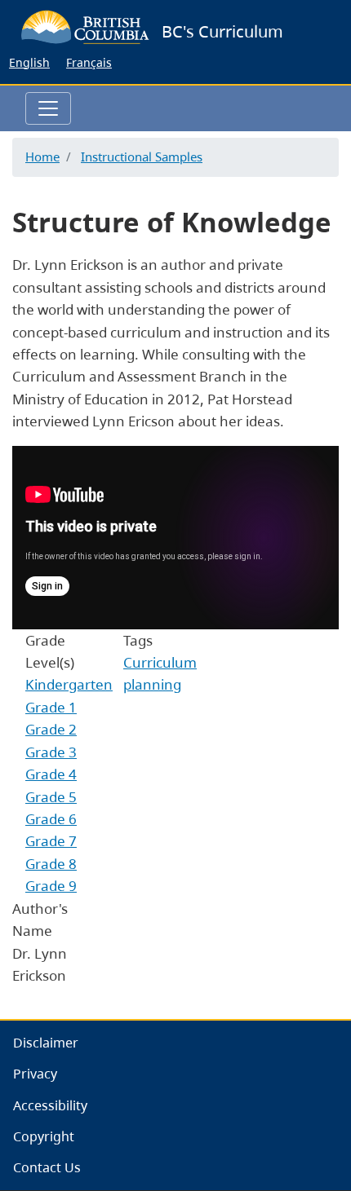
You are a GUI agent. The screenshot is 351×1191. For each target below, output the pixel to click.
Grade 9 (51, 885)
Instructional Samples (141, 156)
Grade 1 (51, 707)
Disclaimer (45, 1043)
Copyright (43, 1136)
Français (89, 62)
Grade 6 (51, 818)
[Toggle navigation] (48, 108)
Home (42, 156)
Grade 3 (51, 752)
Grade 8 (51, 863)
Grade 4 (51, 774)
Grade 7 (51, 840)
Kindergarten (69, 684)
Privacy (35, 1074)
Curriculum (160, 662)
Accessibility (50, 1105)
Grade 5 (51, 796)
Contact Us (47, 1167)
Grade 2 (51, 729)
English (29, 62)
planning (152, 684)
